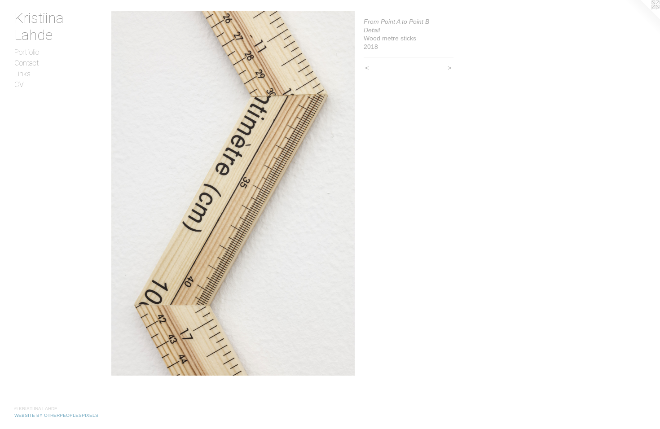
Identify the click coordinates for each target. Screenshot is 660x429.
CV (19, 84)
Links (22, 74)
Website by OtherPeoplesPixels (56, 415)
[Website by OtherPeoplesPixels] (642, 18)
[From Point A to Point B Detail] (233, 193)
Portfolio (26, 52)
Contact (26, 63)
